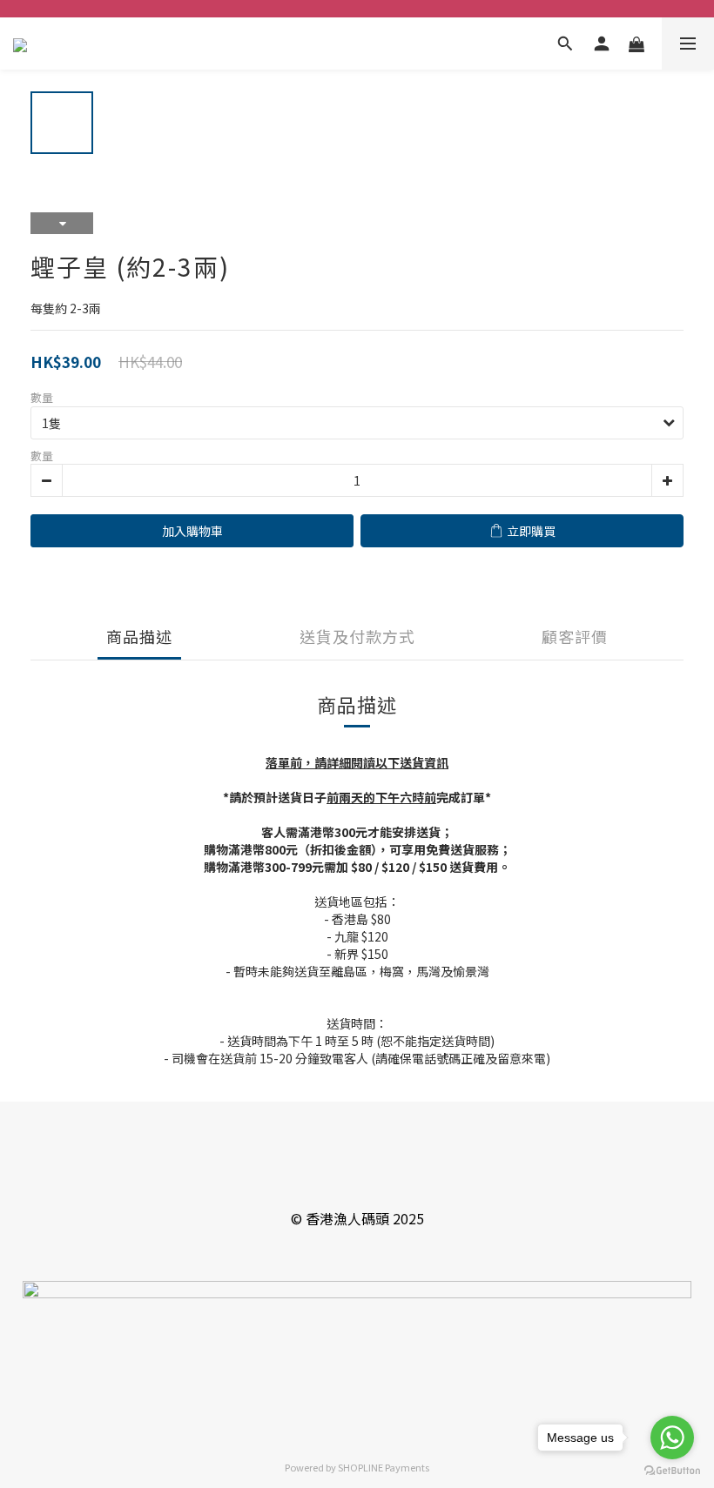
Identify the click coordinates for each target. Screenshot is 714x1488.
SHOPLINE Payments (383, 1467)
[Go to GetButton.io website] (672, 1470)
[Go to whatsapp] (672, 1437)
